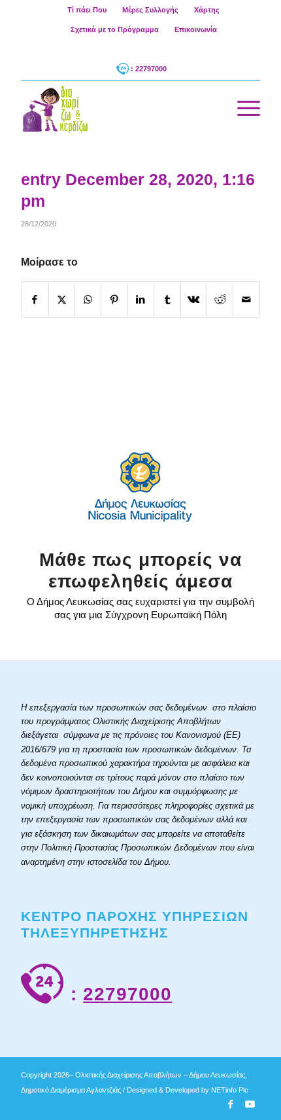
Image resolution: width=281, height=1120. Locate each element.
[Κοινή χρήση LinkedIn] (141, 299)
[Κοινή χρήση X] (61, 299)
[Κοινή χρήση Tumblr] (167, 299)
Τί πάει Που (87, 10)
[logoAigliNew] (116, 108)
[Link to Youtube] (250, 1104)
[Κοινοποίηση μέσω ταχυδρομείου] (246, 299)
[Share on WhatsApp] (88, 299)
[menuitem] (87, 10)
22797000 (127, 994)
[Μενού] (242, 108)
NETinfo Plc (229, 1090)
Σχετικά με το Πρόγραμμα (115, 29)
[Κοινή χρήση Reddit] (220, 299)
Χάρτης (207, 10)
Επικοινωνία (195, 29)
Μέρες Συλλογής (150, 10)
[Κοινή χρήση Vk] (194, 299)
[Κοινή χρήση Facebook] (35, 299)
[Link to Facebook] (230, 1104)
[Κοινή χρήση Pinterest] (114, 299)
